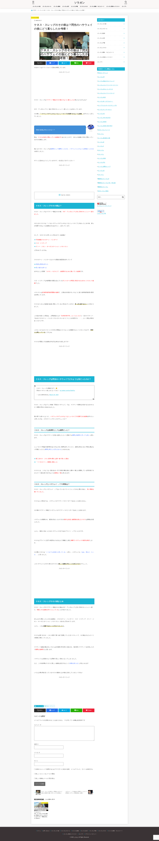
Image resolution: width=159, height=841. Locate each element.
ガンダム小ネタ (84, 6)
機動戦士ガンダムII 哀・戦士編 (106, 182)
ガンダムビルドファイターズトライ (108, 85)
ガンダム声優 (74, 6)
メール (37, 752)
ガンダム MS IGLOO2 (104, 117)
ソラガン (79, 2)
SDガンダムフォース (104, 130)
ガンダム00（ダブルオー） (105, 101)
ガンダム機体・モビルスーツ (97, 6)
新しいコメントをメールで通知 (45, 774)
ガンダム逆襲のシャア (104, 166)
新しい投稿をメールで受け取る (45, 778)
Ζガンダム (101, 174)
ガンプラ (124, 6)
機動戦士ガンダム (103, 187)
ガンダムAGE (102, 97)
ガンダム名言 (65, 6)
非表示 (68, 195)
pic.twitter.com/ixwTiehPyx (67, 390)
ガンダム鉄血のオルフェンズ (106, 81)
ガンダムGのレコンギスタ (105, 89)
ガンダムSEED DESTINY (105, 126)
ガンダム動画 (57, 6)
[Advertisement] (64, 87)
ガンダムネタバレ (47, 6)
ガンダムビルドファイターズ (106, 93)
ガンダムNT (101, 77)
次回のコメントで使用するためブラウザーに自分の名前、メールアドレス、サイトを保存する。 (65, 769)
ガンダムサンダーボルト (105, 109)
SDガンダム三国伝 (103, 191)
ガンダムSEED (102, 121)
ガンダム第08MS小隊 (104, 138)
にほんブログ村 (101, 213)
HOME (34, 10)
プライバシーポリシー (90, 834)
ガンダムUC (101, 113)
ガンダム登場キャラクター (113, 6)
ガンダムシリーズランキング (104, 205)
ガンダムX (101, 146)
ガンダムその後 (36, 6)
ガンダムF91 (101, 162)
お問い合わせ (46, 830)
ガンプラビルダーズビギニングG (107, 105)
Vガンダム (101, 154)
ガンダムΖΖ (101, 170)
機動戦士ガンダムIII (103, 178)
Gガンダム (101, 150)
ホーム (39, 830)
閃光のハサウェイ (50, 706)
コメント (37, 725)
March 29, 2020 (54, 394)
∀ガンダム (101, 134)
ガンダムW (101, 142)
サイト (36, 761)
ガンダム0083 (102, 158)
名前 (36, 744)
